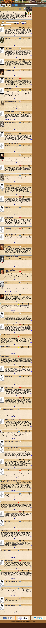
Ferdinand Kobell (5, 356)
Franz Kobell (7, 366)
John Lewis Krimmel (9, 560)
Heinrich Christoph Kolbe (10, 459)
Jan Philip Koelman (9, 448)
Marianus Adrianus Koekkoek (11, 441)
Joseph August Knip (9, 324)
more (31, 33)
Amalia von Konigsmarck (7, 481)
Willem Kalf (7, 38)
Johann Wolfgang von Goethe (20, 369)
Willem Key (27, 168)
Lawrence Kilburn (8, 217)
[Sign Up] (6, 5)
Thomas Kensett (8, 112)
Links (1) (15, 35)
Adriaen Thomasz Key (9, 165)
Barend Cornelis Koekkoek (7, 409)
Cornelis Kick (7, 197)
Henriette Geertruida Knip (10, 312)
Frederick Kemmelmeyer (10, 90)
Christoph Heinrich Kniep (7, 304)
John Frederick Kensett (10, 101)
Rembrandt (23, 495)
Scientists (12, 111)
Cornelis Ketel (7, 145)
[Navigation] (1, 5)
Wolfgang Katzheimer (9, 59)
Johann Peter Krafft (6, 530)
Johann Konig (7, 469)
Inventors (12, 132)
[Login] (9, 5)
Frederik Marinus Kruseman (11, 581)
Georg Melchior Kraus (9, 541)
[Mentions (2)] (3, 180)
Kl (23, 23)
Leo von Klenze (8, 258)
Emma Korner (4, 502)
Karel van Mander (27, 178)
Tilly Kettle (7, 155)
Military (11, 88)
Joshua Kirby (7, 246)
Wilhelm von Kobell (9, 387)
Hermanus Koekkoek (9, 419)
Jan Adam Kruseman (6, 588)
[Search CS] (38, 4)
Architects (12, 183)
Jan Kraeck (7, 521)
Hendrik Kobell (8, 376)
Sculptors (12, 143)
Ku (30, 23)
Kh (20, 23)
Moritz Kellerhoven (9, 78)
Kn (25, 23)
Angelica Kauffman (9, 70)
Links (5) (15, 181)
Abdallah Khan (8, 185)
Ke (18, 23)
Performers (18, 480)
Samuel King (7, 228)
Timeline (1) (8, 119)
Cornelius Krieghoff (6, 550)
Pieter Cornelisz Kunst (9, 605)
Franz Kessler (7, 133)
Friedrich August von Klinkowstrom (9, 271)
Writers (16, 143)
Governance (9, 480)
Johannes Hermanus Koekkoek (9, 431)
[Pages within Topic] (20, 9)
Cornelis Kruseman (5, 571)
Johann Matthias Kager (10, 27)
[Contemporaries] (2, 94)
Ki (22, 23)
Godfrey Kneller (8, 294)
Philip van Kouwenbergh (10, 512)
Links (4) (15, 254)
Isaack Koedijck (8, 398)
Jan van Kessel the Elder (10, 122)
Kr (28, 23)
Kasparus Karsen (8, 48)
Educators (20, 269)
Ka (17, 23)
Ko (26, 23)
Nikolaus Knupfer (5, 346)
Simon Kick (7, 207)
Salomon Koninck (8, 493)
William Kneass (8, 282)
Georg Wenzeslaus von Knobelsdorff (6, 336)
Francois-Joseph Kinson (10, 234)
